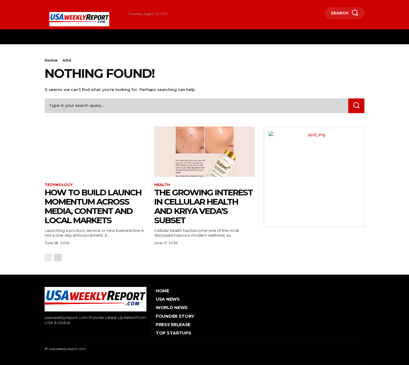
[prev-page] (48, 257)
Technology (59, 185)
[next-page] (58, 257)
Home (51, 60)
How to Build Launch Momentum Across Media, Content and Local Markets (93, 206)
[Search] (356, 105)
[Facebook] (45, 333)
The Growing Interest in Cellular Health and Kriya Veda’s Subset (203, 206)
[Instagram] (54, 333)
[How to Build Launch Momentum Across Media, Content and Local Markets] (95, 152)
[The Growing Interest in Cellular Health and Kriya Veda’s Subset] (204, 152)
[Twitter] (73, 333)
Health (162, 185)
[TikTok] (64, 333)
